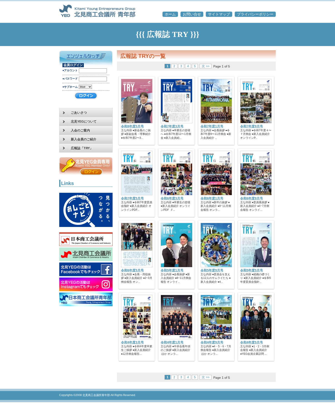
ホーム (170, 14)
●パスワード (70, 78)
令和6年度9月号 (251, 198)
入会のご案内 (80, 130)
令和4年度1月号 (172, 342)
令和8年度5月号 (132, 126)
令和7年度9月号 (251, 126)
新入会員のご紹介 (83, 139)
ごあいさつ (79, 112)
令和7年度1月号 (212, 126)
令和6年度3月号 (172, 198)
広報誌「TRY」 (82, 148)
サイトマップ (219, 14)
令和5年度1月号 (172, 270)
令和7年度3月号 (172, 126)
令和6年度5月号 (132, 270)
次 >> (205, 66)
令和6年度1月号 (212, 198)
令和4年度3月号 (132, 342)
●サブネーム (70, 86)
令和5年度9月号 (212, 270)
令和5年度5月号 (251, 270)
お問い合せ (192, 14)
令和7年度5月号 (132, 198)
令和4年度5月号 (251, 342)
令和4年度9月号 (212, 342)
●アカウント (70, 70)
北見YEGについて (84, 121)
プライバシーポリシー (255, 14)
